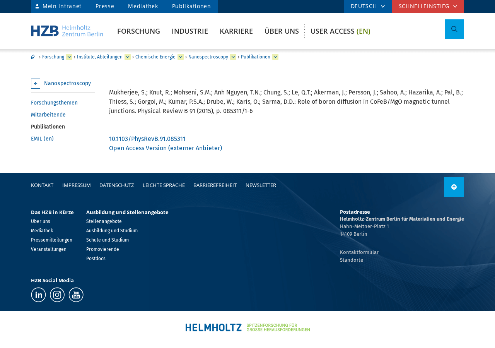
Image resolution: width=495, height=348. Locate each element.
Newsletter (261, 185)
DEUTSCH (364, 6)
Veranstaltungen (49, 249)
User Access (340, 31)
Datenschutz (116, 185)
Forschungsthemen (54, 102)
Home (33, 57)
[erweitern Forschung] (69, 57)
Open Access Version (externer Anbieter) (165, 148)
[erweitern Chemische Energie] (181, 57)
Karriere (236, 31)
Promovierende (102, 249)
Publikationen (191, 6)
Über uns (282, 31)
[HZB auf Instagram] (57, 294)
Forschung (138, 31)
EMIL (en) (42, 138)
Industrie (190, 31)
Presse (105, 6)
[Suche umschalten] (454, 29)
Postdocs (96, 258)
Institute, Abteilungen (100, 57)
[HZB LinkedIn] (38, 294)
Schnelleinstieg (424, 6)
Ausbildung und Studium (112, 230)
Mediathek (143, 6)
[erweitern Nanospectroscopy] (233, 57)
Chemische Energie (155, 57)
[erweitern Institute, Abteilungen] (128, 57)
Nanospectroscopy (208, 57)
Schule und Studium (107, 240)
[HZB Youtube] (76, 294)
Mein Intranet (62, 6)
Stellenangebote (104, 221)
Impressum (76, 185)
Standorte (351, 260)
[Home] (67, 30)
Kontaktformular (359, 252)
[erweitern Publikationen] (275, 57)
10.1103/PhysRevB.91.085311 (147, 138)
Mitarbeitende (48, 114)
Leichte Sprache (164, 185)
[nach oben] (454, 187)
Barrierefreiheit (215, 185)
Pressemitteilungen (51, 240)
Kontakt (42, 185)
